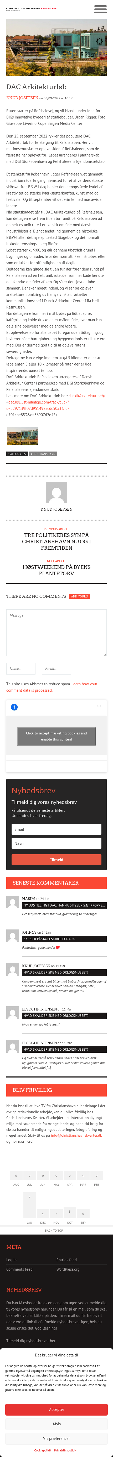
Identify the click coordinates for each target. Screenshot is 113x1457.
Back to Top (54, 1230)
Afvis (57, 1423)
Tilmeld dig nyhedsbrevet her (30, 1340)
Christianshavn (43, 454)
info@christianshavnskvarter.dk (76, 1135)
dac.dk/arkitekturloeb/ (87, 395)
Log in (11, 1259)
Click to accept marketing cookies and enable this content (56, 736)
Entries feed (66, 1259)
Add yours (79, 596)
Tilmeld (56, 859)
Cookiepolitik (43, 1450)
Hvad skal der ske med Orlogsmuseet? (56, 972)
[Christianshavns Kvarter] (31, 9)
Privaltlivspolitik (65, 1450)
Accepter (56, 1409)
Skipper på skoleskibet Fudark (49, 939)
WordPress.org (68, 1269)
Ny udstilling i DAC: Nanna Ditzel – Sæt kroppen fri (65, 905)
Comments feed (19, 1269)
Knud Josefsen (22, 98)
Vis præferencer (56, 1438)
